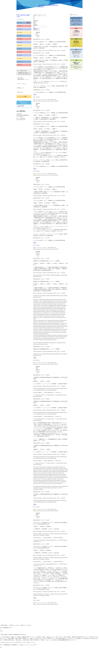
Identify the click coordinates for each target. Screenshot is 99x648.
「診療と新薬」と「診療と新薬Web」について (22, 78)
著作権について (20, 87)
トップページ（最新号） (22, 96)
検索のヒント (36, 28)
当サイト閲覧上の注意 (23, 72)
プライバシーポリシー (22, 83)
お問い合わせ (20, 92)
